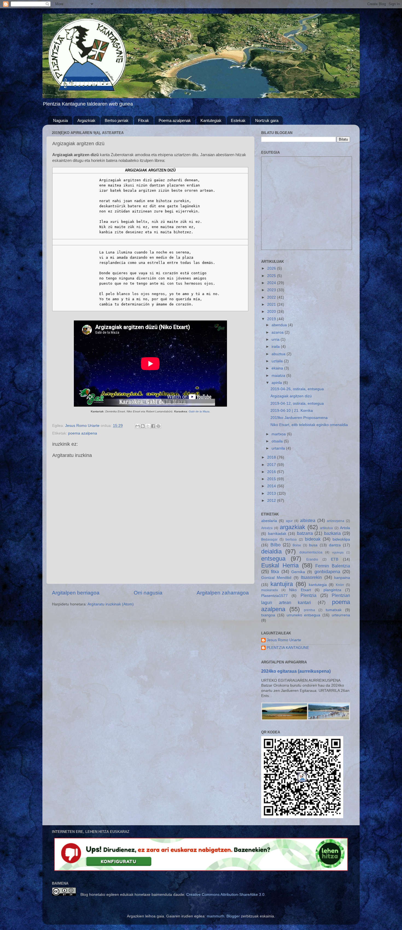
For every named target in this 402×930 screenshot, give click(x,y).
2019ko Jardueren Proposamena (299, 418)
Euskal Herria (280, 565)
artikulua (326, 528)
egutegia (337, 552)
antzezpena (335, 521)
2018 (272, 457)
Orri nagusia (148, 593)
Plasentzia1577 (274, 596)
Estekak (238, 120)
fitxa (275, 571)
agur (289, 521)
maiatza (279, 376)
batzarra (305, 533)
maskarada (269, 590)
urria (276, 339)
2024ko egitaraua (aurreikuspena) (296, 671)
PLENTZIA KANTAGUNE (288, 648)
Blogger (233, 916)
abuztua (279, 354)
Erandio (312, 559)
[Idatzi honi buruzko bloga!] (142, 426)
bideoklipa (341, 539)
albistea (307, 520)
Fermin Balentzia (332, 565)
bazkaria (332, 533)
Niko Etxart (300, 590)
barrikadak (277, 534)
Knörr (340, 585)
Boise (297, 545)
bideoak (313, 539)
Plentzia (308, 595)
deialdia (271, 551)
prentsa (309, 610)
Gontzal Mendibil (276, 578)
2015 (272, 479)
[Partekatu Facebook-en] (153, 426)
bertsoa (291, 539)
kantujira (281, 584)
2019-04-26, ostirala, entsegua (297, 389)
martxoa (279, 434)
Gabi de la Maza (199, 411)
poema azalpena (82, 433)
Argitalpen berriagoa (76, 593)
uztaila (278, 361)
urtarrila (279, 448)
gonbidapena (327, 571)
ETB (334, 559)
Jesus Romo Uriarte (284, 640)
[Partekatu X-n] (148, 426)
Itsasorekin (311, 577)
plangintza (332, 590)
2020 (272, 312)
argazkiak (292, 527)
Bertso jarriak (117, 120)
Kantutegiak (211, 120)
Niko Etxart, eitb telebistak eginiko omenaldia (309, 425)
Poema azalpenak (175, 120)
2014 (272, 486)
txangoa (268, 615)
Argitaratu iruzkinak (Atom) (111, 604)
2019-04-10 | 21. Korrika (291, 411)
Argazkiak (86, 120)
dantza (335, 545)
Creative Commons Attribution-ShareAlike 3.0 (225, 895)
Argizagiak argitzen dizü (291, 396)
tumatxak (334, 610)
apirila (277, 383)
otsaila (278, 441)
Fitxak (143, 120)
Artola (345, 528)
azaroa (278, 332)
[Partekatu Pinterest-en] (158, 426)
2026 (272, 268)
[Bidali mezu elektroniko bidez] (137, 426)
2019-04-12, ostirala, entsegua (297, 403)
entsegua (273, 558)
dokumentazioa (310, 552)
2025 (272, 276)
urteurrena (341, 615)
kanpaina (342, 578)
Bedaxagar (269, 539)
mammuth (215, 916)
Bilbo (275, 544)
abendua (280, 325)
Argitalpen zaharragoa (223, 593)
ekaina (278, 368)
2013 (272, 493)
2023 (272, 290)
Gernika (298, 572)
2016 (272, 472)
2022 (272, 297)
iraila (276, 347)
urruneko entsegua (304, 615)
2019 (272, 319)
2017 (272, 465)
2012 (272, 500)
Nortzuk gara (266, 120)
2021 (272, 304)
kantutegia (318, 585)
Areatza (267, 528)
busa (313, 545)
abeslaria (269, 521)
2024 (272, 283)
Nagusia (60, 120)
